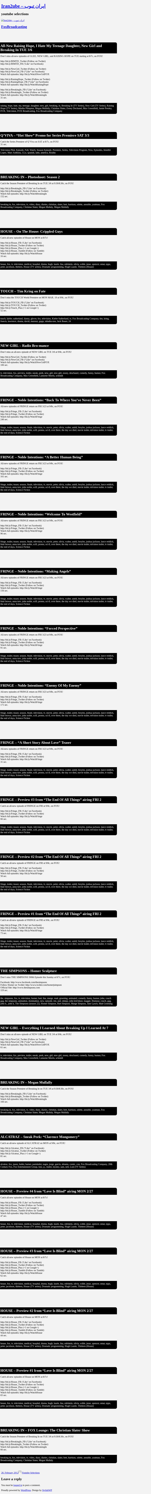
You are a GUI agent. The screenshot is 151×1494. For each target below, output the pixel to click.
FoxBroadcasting (14, 27)
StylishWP (47, 1490)
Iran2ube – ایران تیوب (23, 6)
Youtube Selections (31, 1472)
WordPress (26, 1490)
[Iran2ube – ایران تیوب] (12, 20)
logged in (17, 1485)
